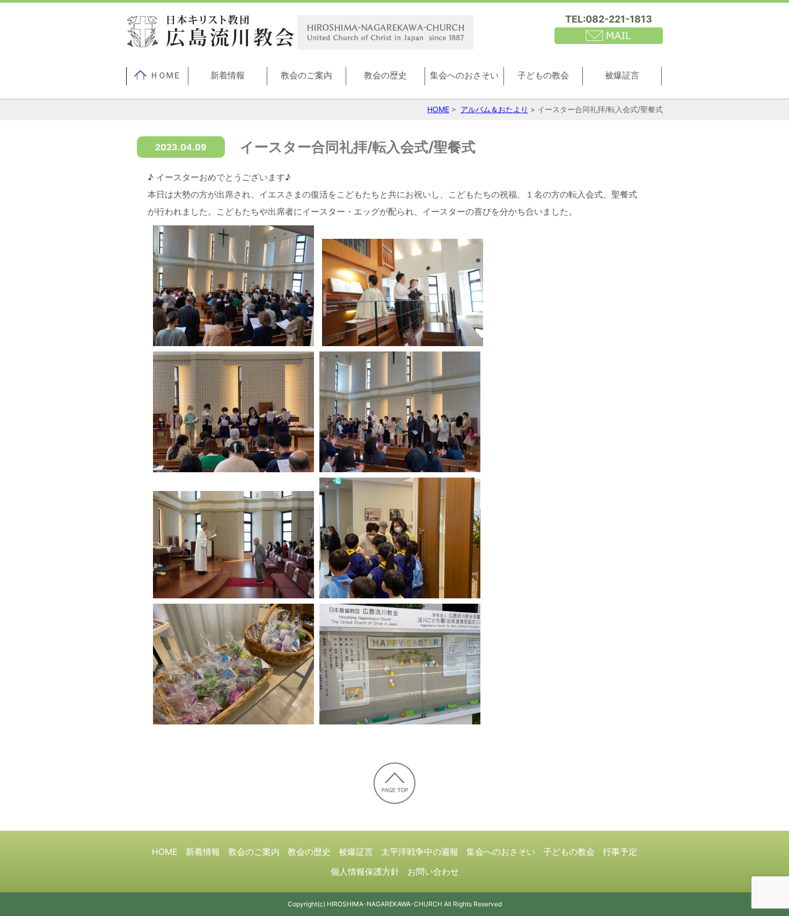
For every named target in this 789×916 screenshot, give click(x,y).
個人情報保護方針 (365, 871)
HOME (438, 109)
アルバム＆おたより (494, 109)
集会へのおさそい (464, 75)
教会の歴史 (385, 75)
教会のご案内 (306, 75)
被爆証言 (622, 75)
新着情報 (227, 75)
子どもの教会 (543, 75)
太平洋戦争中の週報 (419, 851)
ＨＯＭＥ (165, 75)
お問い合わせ (433, 871)
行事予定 (620, 851)
